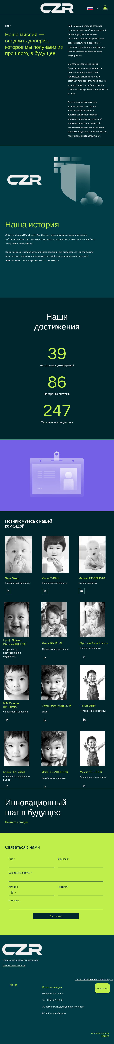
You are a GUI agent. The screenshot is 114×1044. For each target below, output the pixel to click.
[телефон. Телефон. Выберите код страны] (13, 892)
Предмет (62, 887)
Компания (14, 900)
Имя (12, 859)
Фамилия (63, 859)
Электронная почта (20, 873)
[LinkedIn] (8, 591)
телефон (13, 887)
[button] (105, 7)
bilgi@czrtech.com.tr (53, 993)
